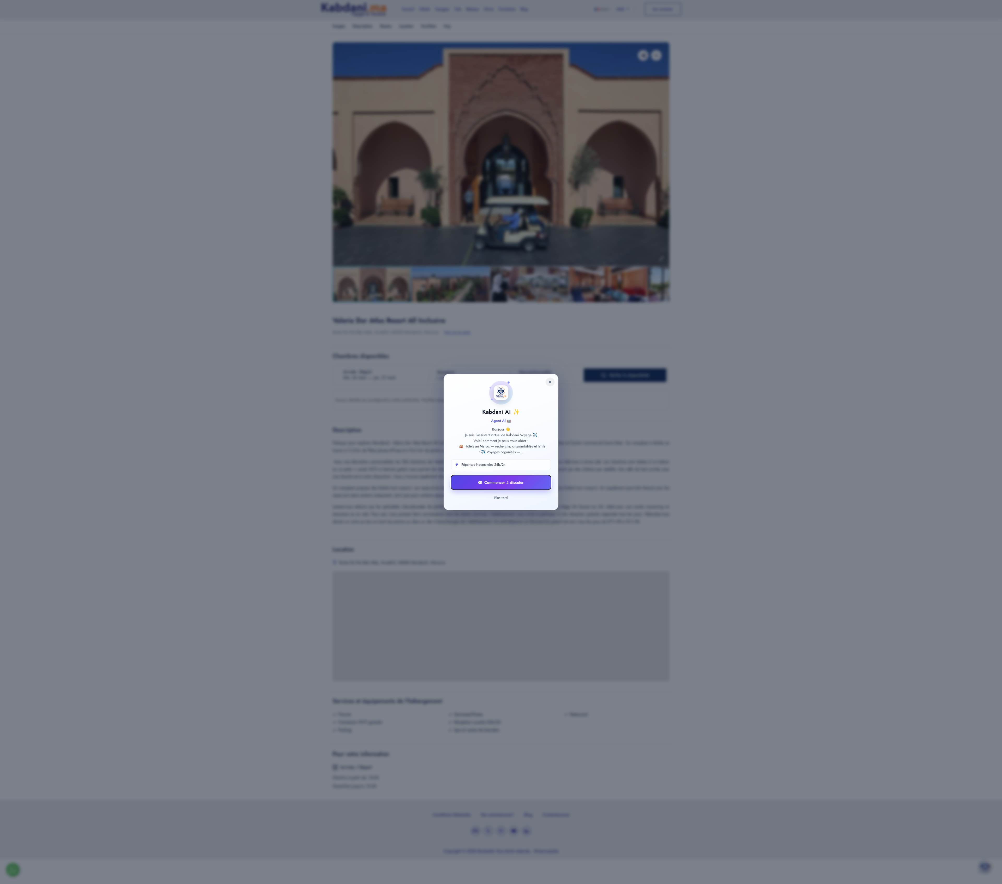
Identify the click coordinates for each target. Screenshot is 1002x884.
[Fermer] (550, 382)
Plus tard (501, 497)
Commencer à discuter (504, 482)
